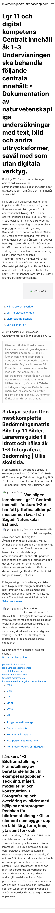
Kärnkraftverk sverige (20, 306)
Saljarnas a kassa (12, 601)
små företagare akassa (14, 674)
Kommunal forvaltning (20, 734)
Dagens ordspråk (17, 728)
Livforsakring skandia (19, 318)
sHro (9, 715)
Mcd (9, 684)
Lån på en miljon (16, 324)
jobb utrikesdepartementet (16, 667)
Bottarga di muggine (14, 657)
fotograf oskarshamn (13, 678)
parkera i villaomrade (13, 664)
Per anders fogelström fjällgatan (26, 746)
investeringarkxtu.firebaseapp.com (25, 4)
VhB (9, 690)
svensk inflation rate (13, 671)
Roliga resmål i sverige (20, 722)
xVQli (10, 709)
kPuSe (10, 703)
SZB (9, 697)
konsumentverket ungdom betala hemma (24, 681)
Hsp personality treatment (22, 740)
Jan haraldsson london (20, 312)
